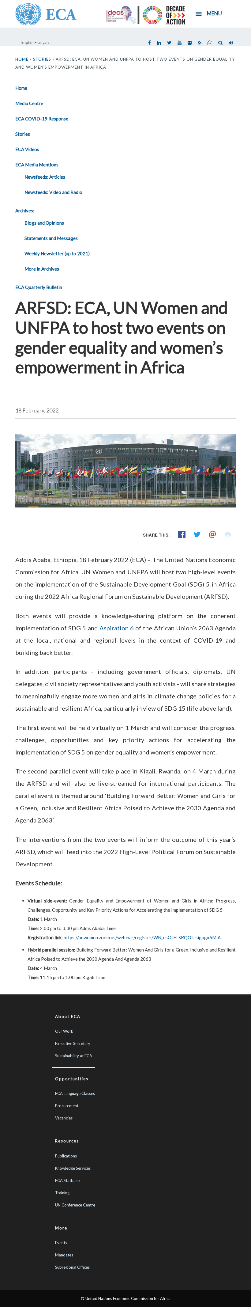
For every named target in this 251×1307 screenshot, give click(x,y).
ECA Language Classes (75, 1093)
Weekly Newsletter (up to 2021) (57, 253)
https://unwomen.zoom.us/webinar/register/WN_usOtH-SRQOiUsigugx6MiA (142, 937)
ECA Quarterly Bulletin (38, 287)
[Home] (46, 13)
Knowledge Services (73, 1168)
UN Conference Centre (75, 1205)
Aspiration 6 (116, 628)
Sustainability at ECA (73, 1055)
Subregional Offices (72, 1267)
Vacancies (64, 1117)
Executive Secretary (72, 1043)
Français (42, 42)
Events (61, 1242)
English (27, 42)
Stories (42, 59)
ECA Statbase (67, 1180)
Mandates (64, 1254)
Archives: (24, 210)
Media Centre (29, 103)
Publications (66, 1155)
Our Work (64, 1031)
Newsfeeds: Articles (44, 177)
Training (62, 1192)
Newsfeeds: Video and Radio (53, 192)
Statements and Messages (51, 238)
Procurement (66, 1105)
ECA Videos (27, 149)
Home (21, 59)
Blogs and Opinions (44, 223)
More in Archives (41, 269)
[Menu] (198, 14)
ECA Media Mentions (36, 164)
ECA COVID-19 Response (41, 118)
